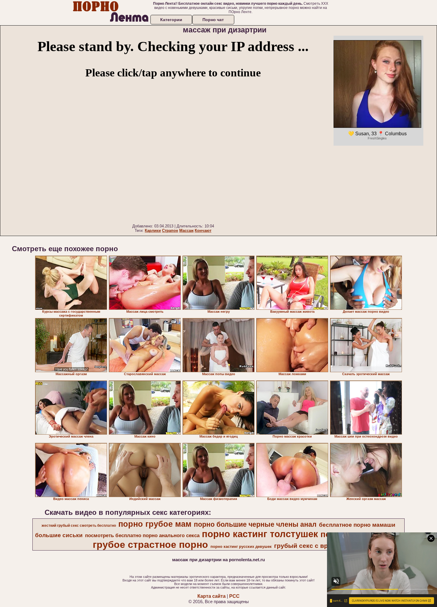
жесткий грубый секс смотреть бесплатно (79, 525)
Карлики (153, 230)
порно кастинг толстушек (260, 534)
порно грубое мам (154, 524)
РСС (234, 596)
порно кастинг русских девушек (241, 546)
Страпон (170, 230)
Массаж (186, 230)
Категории (171, 19)
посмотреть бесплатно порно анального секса (142, 535)
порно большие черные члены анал (255, 524)
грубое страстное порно (150, 544)
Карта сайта (211, 596)
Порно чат (213, 19)
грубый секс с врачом (308, 545)
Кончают (203, 230)
